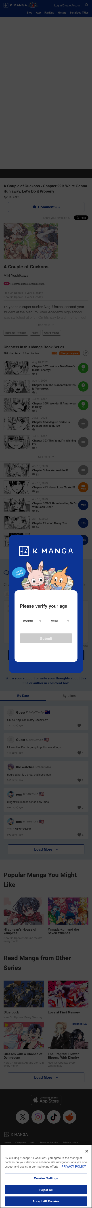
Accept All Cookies (46, 1201)
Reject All (46, 1190)
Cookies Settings (46, 1178)
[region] (46, 1176)
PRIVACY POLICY (73, 1166)
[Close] (87, 1151)
